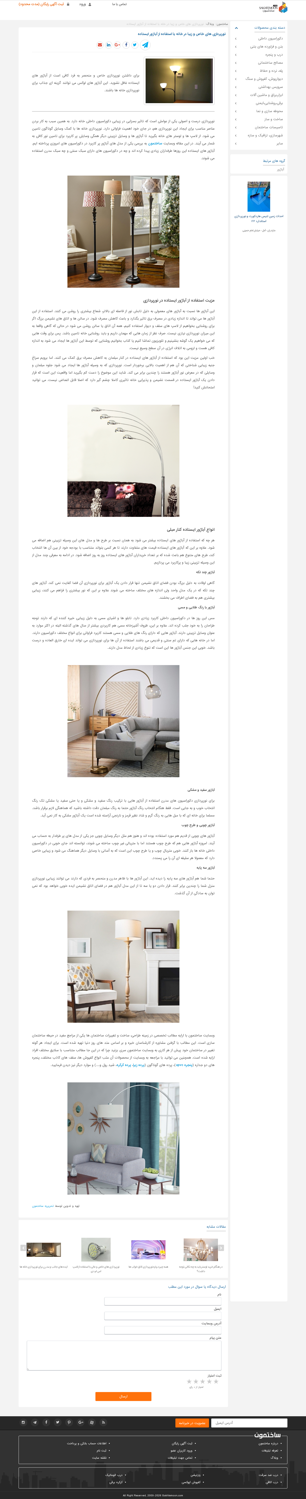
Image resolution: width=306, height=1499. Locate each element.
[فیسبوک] (46, 1422)
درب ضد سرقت (268, 1475)
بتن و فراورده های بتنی (266, 46)
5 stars (188, 1381)
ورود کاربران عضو (181, 1451)
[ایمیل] (99, 45)
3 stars (202, 1381)
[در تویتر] (134, 45)
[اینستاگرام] (23, 1422)
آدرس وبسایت (211, 1323)
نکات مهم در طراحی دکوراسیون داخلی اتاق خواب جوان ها (43, 1269)
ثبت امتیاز (214, 1375)
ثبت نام (101, 1451)
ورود (82, 4)
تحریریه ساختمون (43, 1206)
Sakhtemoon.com (172, 1496)
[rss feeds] (103, 1422)
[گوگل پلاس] (80, 1422)
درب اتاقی (272, 1482)
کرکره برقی (116, 1482)
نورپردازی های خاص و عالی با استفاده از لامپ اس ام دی (148, 1269)
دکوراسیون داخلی (270, 38)
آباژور (280, 169)
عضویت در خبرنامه (192, 1423)
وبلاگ (274, 1458)
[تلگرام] (35, 1422)
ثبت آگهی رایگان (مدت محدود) (41, 4)
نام (219, 1294)
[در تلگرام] (145, 45)
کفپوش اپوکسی (191, 1482)
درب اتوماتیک (114, 1475)
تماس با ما (119, 4)
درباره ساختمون (268, 1443)
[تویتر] (58, 1422)
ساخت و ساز (274, 119)
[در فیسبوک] (126, 45)
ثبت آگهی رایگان (182, 1443)
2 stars (209, 1381)
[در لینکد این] (108, 45)
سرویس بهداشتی (271, 87)
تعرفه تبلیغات (270, 1451)
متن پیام (215, 1337)
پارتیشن (195, 1475)
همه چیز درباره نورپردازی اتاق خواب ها (201, 1267)
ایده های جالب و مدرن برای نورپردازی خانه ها (96, 1267)
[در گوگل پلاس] (117, 45)
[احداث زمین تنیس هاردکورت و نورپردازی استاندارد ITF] (259, 196)
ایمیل (217, 1308)
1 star (215, 1381)
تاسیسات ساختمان (269, 127)
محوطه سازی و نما (269, 111)
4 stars (195, 1381)
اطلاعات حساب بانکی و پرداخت (86, 1443)
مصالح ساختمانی (270, 62)
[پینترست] (69, 1422)
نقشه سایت (99, 1458)
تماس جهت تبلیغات (180, 1458)
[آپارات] (92, 1422)
